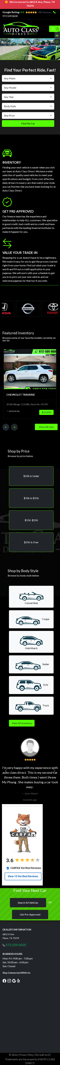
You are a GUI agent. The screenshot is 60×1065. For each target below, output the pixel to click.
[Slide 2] (30, 55)
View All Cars (46, 426)
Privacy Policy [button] (26, 1054)
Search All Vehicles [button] (28, 902)
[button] (31, 476)
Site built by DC (43, 1054)
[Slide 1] (24, 55)
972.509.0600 (10, 15)
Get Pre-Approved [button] (30, 914)
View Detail (14, 411)
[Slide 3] (35, 55)
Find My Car (28, 123)
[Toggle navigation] (53, 29)
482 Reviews (45, 12)
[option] (30, 384)
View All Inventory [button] (22, 723)
